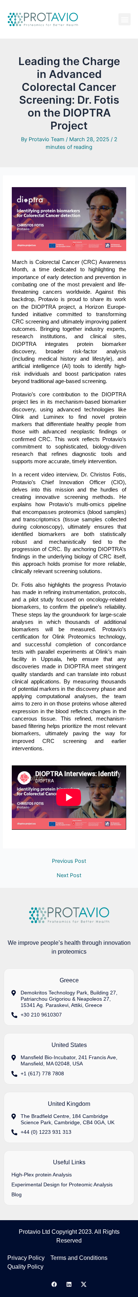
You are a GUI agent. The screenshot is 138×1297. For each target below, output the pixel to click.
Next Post (69, 875)
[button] (124, 19)
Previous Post (69, 861)
